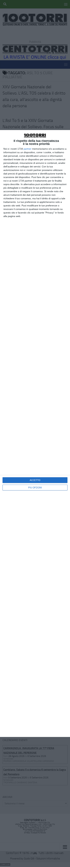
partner (27, 149)
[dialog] (35, 433)
